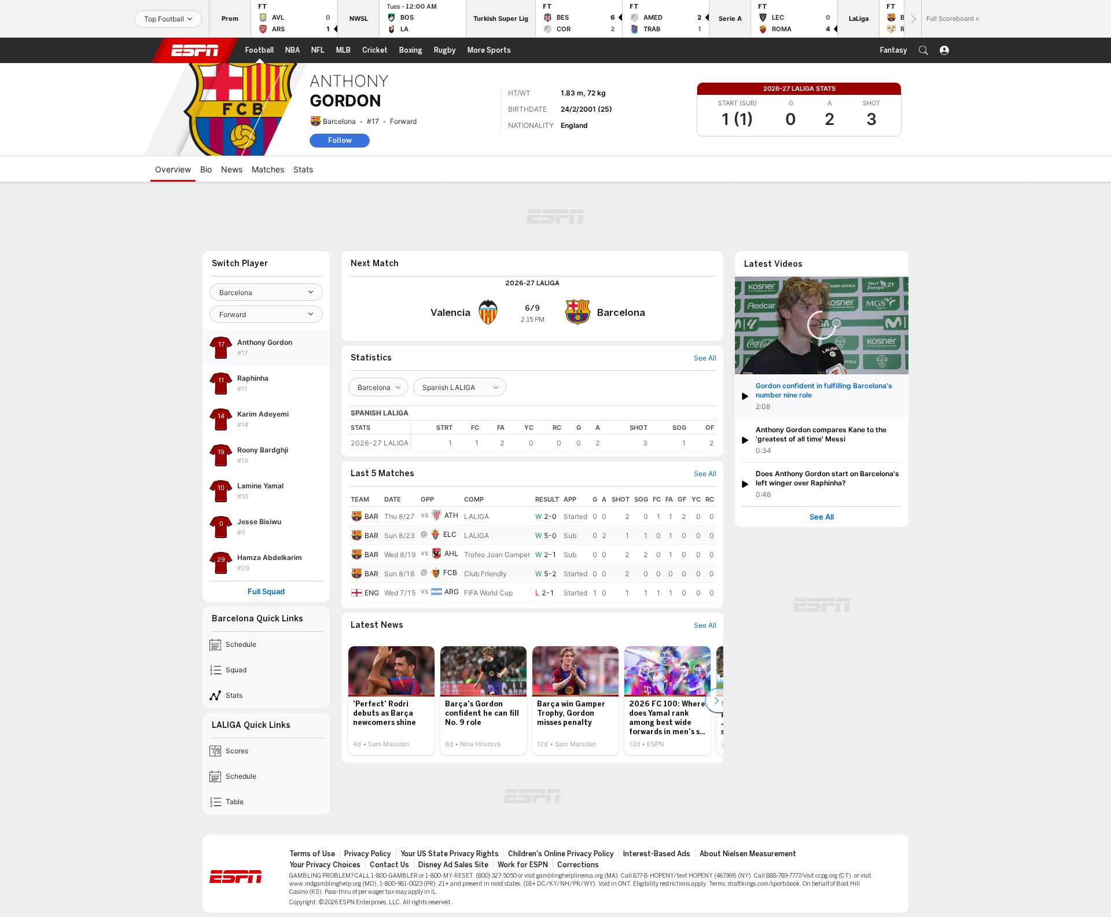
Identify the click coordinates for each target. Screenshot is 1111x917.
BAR (371, 516)
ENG (372, 592)
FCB (450, 572)
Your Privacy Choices (324, 865)
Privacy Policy (367, 854)
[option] (391, 700)
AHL (451, 553)
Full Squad (266, 591)
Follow (340, 140)
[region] (563, 435)
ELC (450, 534)
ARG (451, 591)
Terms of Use (312, 854)
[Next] (912, 19)
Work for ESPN (523, 865)
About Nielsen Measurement (748, 854)
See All (822, 517)
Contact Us (389, 865)
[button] (923, 50)
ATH (451, 515)
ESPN (195, 50)
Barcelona (339, 121)
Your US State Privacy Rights (449, 854)
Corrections (578, 865)
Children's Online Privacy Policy (561, 854)
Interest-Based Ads (656, 854)
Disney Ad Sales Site (453, 865)
